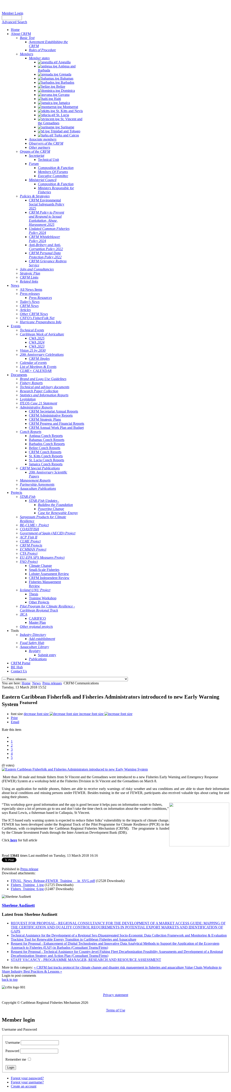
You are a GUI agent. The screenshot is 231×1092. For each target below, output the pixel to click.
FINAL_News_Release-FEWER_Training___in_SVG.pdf (53, 881)
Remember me (15, 1059)
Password (12, 1051)
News (36, 683)
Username (12, 1042)
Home (26, 683)
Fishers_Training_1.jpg (27, 885)
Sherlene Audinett (18, 905)
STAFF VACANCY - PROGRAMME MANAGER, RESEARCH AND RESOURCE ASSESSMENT (86, 960)
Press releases (52, 683)
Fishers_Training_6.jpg (27, 889)
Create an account (23, 1086)
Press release (29, 869)
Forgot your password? (27, 1078)
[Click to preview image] (75, 769)
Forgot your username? (27, 1082)
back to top (10, 979)
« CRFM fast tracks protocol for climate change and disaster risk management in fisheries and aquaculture (109, 967)
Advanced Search (14, 22)
